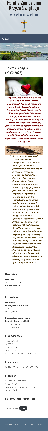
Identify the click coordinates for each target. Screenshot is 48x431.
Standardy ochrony (11, 408)
